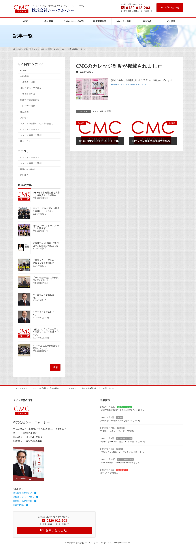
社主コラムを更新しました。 (112, 473)
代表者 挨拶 (28, 82)
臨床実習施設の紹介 (29, 100)
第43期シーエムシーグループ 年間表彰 (117, 431)
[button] (25, 493)
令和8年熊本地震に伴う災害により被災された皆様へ (46, 194)
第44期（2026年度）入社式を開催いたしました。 (46, 209)
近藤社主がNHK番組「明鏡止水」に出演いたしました (46, 244)
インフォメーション (29, 129)
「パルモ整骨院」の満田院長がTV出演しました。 (45, 279)
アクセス (24, 117)
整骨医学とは (28, 94)
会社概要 (24, 76)
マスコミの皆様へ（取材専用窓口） (37, 123)
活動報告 (24, 175)
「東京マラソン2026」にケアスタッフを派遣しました (46, 261)
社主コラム (25, 141)
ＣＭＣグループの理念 (30, 88)
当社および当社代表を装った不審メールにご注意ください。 (45, 332)
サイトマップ (21, 388)
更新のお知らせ (27, 169)
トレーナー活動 (27, 106)
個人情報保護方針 (89, 388)
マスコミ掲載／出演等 (101, 111)
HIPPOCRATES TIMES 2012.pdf (129, 84)
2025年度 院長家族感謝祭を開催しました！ (46, 347)
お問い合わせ (171, 7)
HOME (23, 70)
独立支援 (24, 112)
